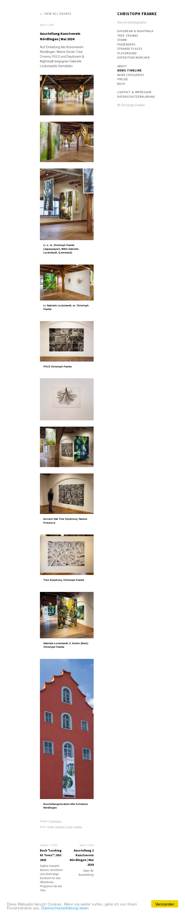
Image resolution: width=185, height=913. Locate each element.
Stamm (122, 40)
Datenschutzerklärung (136, 97)
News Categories (130, 75)
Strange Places (129, 49)
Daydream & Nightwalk (135, 31)
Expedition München (133, 57)
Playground (127, 53)
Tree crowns (127, 36)
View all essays (57, 13)
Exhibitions (56, 821)
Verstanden (164, 904)
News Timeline (129, 70)
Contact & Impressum (134, 92)
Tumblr (69, 827)
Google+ (78, 827)
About (122, 66)
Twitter (50, 827)
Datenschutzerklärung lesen (64, 908)
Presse (122, 79)
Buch (121, 84)
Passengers (126, 44)
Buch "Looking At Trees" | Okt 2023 (51, 855)
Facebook (60, 827)
